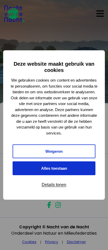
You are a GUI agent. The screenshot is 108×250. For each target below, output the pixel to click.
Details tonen (54, 184)
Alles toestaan (54, 168)
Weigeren (54, 151)
